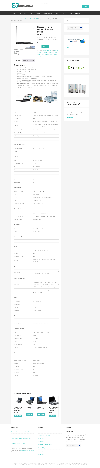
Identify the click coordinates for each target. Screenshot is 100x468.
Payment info (41, 438)
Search (85, 6)
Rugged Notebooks (43, 19)
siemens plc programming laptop (45, 54)
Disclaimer (41, 454)
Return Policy (41, 448)
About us (40, 432)
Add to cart (45, 46)
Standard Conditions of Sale (45, 444)
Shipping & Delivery (43, 451)
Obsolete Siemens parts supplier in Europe (21, 432)
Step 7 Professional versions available (20, 435)
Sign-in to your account (44, 435)
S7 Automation (22, 5)
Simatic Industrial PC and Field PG (29, 19)
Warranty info (41, 441)
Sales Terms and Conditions (27, 450)
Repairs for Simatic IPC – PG (18, 443)
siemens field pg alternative (50, 52)
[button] (33, 28)
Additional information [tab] (28, 60)
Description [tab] (18, 60)
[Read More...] (70, 117)
